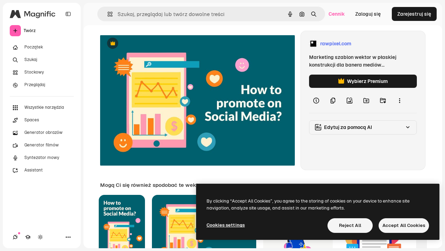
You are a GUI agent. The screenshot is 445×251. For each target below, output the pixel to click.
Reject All (350, 225)
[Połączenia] (15, 237)
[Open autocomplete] (107, 14)
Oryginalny (148, 43)
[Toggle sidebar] (68, 14)
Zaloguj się (368, 14)
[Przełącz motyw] (40, 237)
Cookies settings (226, 225)
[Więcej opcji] (399, 100)
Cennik (337, 14)
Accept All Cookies (403, 225)
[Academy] (27, 237)
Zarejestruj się (414, 14)
